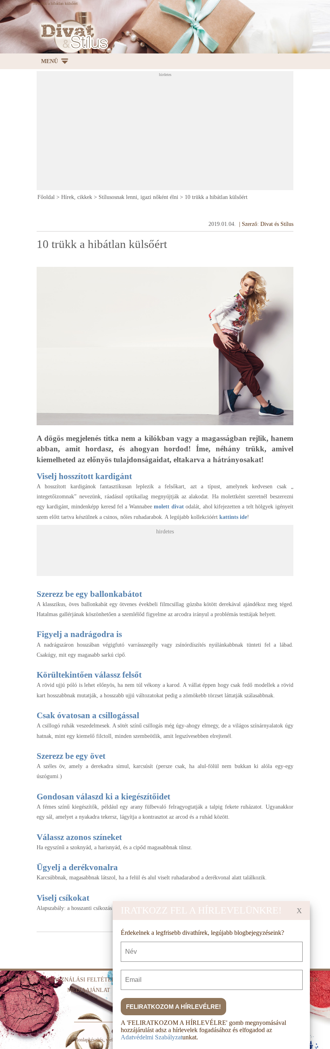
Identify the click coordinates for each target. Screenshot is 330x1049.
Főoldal (46, 197)
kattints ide (233, 517)
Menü (49, 61)
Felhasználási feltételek (81, 980)
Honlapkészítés (88, 1040)
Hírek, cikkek (76, 197)
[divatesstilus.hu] (72, 36)
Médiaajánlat (88, 990)
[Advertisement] (183, 133)
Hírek (310, 980)
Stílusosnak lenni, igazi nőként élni (138, 197)
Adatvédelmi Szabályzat (151, 1037)
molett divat (169, 507)
